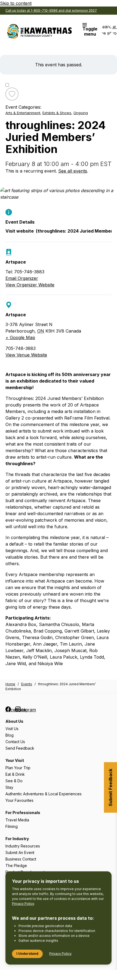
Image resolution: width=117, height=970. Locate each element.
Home (10, 684)
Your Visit (14, 760)
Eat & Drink (15, 774)
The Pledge (16, 865)
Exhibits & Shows (56, 113)
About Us (14, 721)
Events (26, 684)
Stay (9, 787)
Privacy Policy (23, 904)
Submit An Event (19, 852)
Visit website (58, 231)
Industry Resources (22, 846)
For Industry (17, 838)
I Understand (27, 954)
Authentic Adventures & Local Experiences (43, 793)
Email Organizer (21, 278)
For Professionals (22, 812)
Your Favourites (19, 800)
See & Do (14, 780)
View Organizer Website (29, 284)
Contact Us (15, 741)
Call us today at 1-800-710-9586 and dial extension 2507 (51, 10)
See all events (72, 171)
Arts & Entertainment (22, 113)
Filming (11, 826)
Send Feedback (19, 748)
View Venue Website (26, 355)
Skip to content (16, 3)
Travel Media (17, 820)
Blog (9, 735)
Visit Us (12, 728)
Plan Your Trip (17, 767)
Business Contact (20, 859)
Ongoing (80, 113)
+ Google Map (20, 337)
